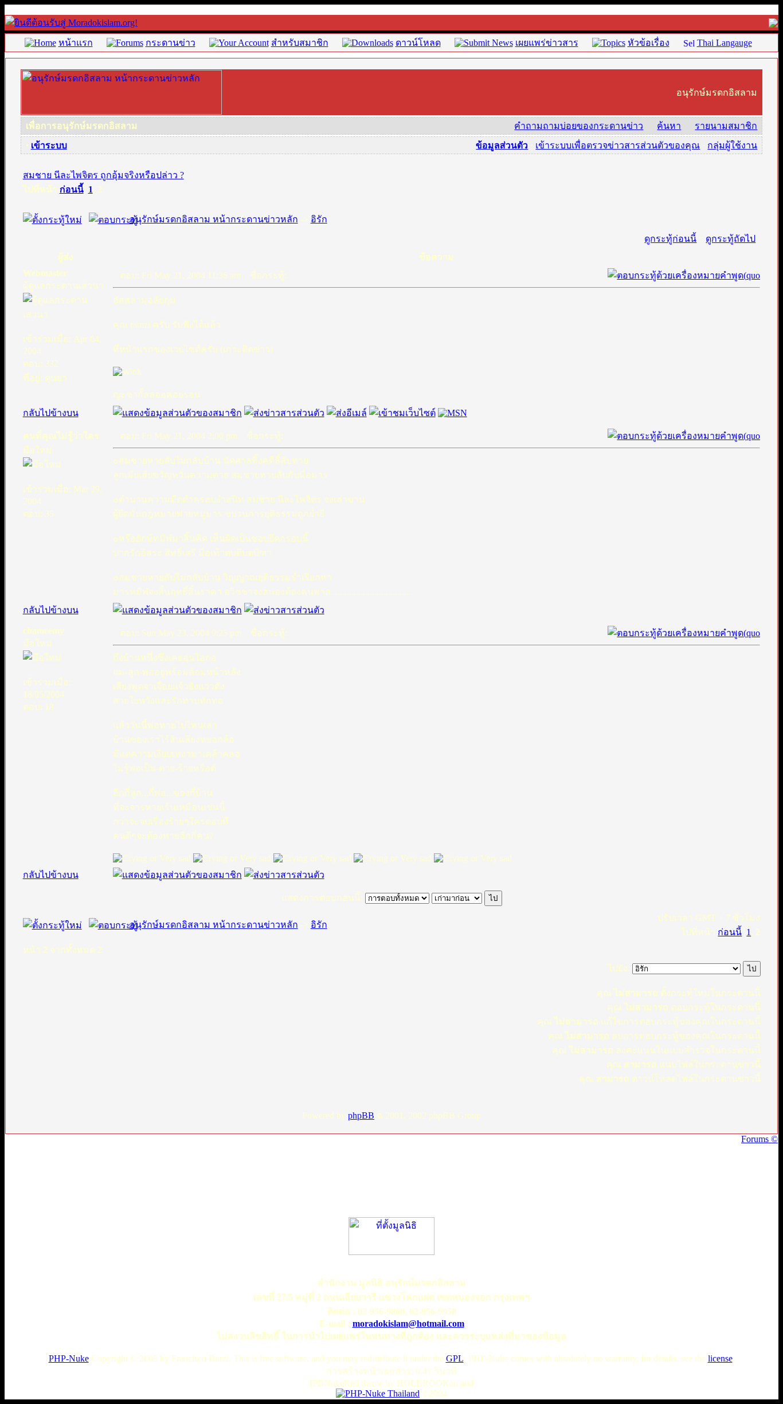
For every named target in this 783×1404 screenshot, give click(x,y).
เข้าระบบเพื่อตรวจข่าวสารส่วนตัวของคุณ (617, 145)
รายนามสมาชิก (726, 126)
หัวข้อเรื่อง (649, 43)
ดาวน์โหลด (418, 43)
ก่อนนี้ (72, 189)
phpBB (361, 1115)
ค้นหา (669, 126)
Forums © (759, 1139)
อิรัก (319, 219)
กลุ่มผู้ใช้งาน (732, 145)
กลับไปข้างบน (51, 413)
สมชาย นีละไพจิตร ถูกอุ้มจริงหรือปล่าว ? (103, 175)
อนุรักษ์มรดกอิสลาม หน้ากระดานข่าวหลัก (214, 219)
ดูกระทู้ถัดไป (730, 239)
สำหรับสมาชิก (299, 43)
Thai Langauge (724, 43)
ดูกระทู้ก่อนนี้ (670, 239)
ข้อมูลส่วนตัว (502, 145)
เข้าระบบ (49, 145)
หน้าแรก (75, 43)
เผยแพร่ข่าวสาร (546, 43)
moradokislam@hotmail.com (408, 1323)
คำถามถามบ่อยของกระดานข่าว (578, 126)
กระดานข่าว (170, 43)
